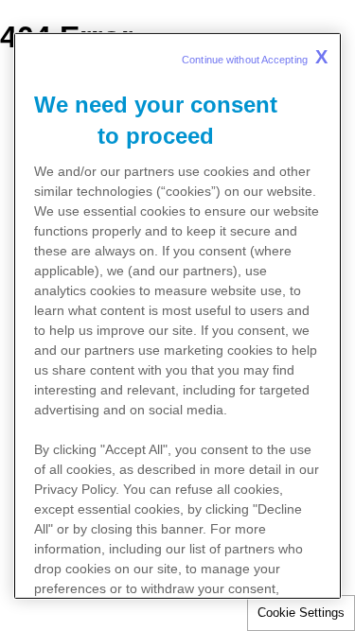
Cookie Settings (301, 612)
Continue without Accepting (255, 55)
